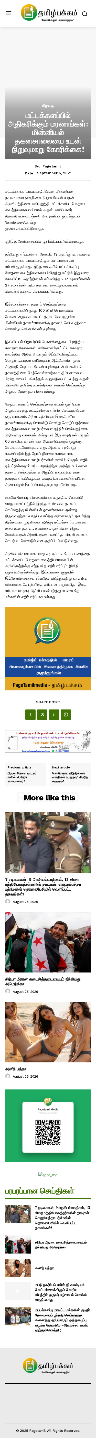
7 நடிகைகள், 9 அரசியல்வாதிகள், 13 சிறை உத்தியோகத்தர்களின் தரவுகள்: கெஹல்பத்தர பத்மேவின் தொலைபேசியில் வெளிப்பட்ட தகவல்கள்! (43, 887)
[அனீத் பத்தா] (48, 1032)
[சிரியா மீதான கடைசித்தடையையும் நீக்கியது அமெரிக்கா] (48, 942)
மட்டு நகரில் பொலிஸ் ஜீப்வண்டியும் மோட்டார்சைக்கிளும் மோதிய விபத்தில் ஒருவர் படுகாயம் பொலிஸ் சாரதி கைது (61, 1292)
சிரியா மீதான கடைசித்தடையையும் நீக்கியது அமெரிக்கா (61, 1245)
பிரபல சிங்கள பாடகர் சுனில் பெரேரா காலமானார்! (22, 777)
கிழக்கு (48, 105)
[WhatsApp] (66, 714)
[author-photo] (8, 901)
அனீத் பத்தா (15, 1069)
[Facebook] (30, 714)
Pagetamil (51, 166)
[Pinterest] (54, 714)
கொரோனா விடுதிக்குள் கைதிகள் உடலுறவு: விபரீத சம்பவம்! (70, 777)
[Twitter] (42, 714)
